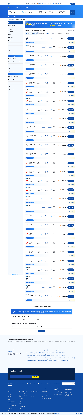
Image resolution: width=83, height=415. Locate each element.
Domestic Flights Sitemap (46, 398)
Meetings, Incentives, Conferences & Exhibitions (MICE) (23, 395)
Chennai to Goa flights (40, 352)
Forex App (32, 396)
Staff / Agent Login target (35, 391)
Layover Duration (12, 50)
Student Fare (19, 16)
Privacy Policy (10, 397)
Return (50, 11)
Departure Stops (12, 25)
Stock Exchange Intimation (12, 405)
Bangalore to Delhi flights (53, 350)
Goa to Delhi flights (50, 352)
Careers (9, 399)
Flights (39, 3)
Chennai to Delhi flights (65, 360)
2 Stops (11, 31)
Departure (40, 11)
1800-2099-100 (12, 1)
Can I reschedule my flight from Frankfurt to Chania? (24, 323)
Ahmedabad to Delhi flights (44, 357)
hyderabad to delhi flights (31, 360)
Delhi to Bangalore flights (65, 350)
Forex (34, 3)
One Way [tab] (11, 7)
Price (9, 34)
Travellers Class (62, 11)
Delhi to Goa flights (30, 352)
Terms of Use (10, 394)
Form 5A (9, 410)
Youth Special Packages (58, 394)
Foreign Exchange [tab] (39, 383)
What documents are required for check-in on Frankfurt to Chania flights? (30, 326)
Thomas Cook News (11, 403)
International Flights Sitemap (47, 400)
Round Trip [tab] (19, 7)
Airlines (10, 47)
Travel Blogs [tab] (48, 383)
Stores (67, 1)
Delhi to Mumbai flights (31, 350)
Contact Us (61, 1)
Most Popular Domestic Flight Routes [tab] (15, 350)
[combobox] (15, 13)
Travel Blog (21, 404)
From (10, 11)
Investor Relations (11, 408)
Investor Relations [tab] (56, 383)
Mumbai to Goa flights (60, 352)
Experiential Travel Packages (59, 392)
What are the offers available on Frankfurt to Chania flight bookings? (29, 310)
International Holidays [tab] (19, 383)
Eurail (56, 3)
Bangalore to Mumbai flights (62, 355)
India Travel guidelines (69, 396)
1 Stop (11, 29)
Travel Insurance (22, 400)
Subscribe (35, 376)
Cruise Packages (57, 391)
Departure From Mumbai (13, 79)
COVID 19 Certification (69, 392)
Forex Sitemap (44, 391)
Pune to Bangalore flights (54, 360)
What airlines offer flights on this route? (21, 316)
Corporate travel (22, 406)
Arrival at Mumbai (12, 65)
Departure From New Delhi (14, 61)
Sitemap (43, 389)
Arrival (9, 43)
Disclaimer (9, 396)
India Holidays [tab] (29, 383)
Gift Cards (21, 398)
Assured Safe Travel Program (70, 391)
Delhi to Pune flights (41, 355)
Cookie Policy (56, 413)
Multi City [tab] (27, 7)
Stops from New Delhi (13, 76)
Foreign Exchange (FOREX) (23, 393)
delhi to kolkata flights (42, 360)
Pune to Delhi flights (51, 355)
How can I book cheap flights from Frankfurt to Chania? (25, 319)
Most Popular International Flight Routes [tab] (14, 354)
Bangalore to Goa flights (69, 357)
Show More (41, 331)
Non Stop (11, 27)
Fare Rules (10, 37)
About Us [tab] (10, 383)
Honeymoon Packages (23, 391)
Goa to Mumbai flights (31, 355)
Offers (32, 393)
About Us (9, 389)
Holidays (20, 389)
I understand (79, 413)
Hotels (45, 3)
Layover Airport (11, 53)
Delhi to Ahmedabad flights (57, 357)
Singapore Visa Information (24, 408)
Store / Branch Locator (11, 393)
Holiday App (33, 394)
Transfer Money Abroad (35, 397)
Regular (11, 16)
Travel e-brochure (34, 389)
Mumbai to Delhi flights (41, 350)
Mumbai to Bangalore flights (32, 357)
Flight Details (70, 42)
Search (73, 12)
